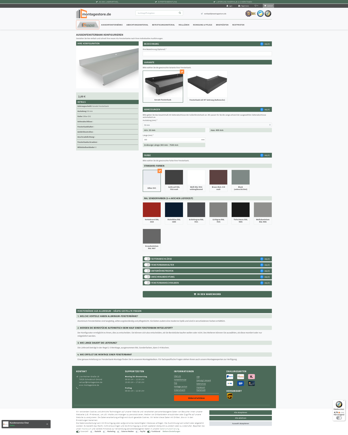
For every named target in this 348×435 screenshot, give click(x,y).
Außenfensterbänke (112, 25)
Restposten (238, 25)
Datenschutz (201, 384)
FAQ (175, 383)
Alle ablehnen (240, 418)
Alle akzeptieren (240, 412)
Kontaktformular (180, 379)
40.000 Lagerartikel (109, 2)
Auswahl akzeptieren (240, 423)
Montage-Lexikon (180, 386)
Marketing (111, 431)
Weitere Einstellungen (171, 431)
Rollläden (184, 25)
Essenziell (84, 431)
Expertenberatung (167, 2)
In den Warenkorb (209, 294)
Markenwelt (200, 390)
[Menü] (343, 401)
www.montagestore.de (89, 385)
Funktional (155, 431)
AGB (198, 377)
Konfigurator (84, 22)
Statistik (97, 431)
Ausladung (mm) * (150, 120)
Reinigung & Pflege (202, 25)
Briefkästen (222, 25)
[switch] (339, 417)
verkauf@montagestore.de (215, 14)
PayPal (142, 431)
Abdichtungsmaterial (137, 25)
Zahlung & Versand (203, 380)
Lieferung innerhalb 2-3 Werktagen (234, 2)
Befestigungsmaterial (163, 25)
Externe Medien (127, 431)
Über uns (177, 376)
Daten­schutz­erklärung (169, 429)
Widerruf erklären (196, 398)
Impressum (200, 387)
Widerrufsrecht (179, 390)
